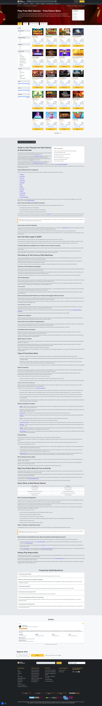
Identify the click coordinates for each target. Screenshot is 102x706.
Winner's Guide (61, 671)
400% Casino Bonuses (35, 671)
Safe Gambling (20, 679)
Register (37, 655)
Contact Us (19, 683)
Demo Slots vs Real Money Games (60, 159)
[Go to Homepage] (21, 1)
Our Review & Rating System (22, 686)
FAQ (18, 675)
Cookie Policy (20, 681)
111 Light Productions (23, 62)
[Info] (2, 703)
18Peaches (21, 65)
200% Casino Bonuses (35, 675)
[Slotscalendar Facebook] (73, 672)
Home (19, 670)
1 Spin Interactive (22, 58)
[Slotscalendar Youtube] (79, 672)
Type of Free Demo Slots (58, 156)
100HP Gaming (22, 61)
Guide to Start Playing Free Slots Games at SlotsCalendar (65, 150)
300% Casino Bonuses (35, 673)
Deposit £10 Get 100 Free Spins (36, 678)
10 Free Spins (47, 677)
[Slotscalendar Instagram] (77, 672)
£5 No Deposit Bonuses (49, 681)
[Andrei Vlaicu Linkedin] (83, 623)
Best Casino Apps (34, 681)
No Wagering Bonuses (35, 679)
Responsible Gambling (21, 678)
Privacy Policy (20, 676)
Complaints (20, 673)
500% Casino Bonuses (35, 670)
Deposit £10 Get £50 (35, 676)
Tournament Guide (62, 670)
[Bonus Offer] (37, 43)
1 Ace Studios (22, 56)
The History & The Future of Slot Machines (62, 154)
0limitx (21, 55)
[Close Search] (55, 1)
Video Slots (75, 13)
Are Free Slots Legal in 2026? (59, 152)
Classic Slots (75, 14)
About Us (19, 671)
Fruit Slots (74, 16)
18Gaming (21, 64)
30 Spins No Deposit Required (50, 671)
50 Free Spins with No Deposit (50, 670)
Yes (20, 39)
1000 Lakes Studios (23, 59)
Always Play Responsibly (59, 161)
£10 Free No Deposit (48, 679)
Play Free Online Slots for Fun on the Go (61, 157)
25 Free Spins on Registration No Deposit (50, 674)
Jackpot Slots (75, 17)
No (20, 34)
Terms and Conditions (21, 684)
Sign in (60, 655)
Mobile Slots (75, 19)
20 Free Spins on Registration (50, 676)
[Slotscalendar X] (75, 672)
